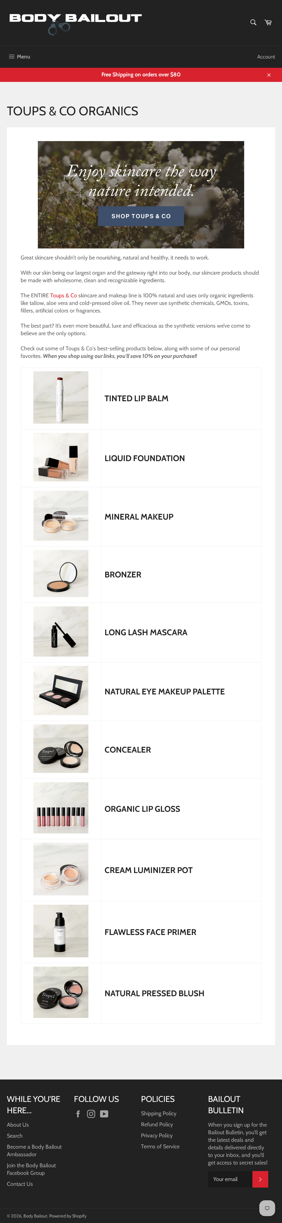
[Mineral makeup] (60, 538)
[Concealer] (60, 771)
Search (15, 1135)
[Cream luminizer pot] (60, 893)
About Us (18, 1124)
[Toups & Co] (141, 250)
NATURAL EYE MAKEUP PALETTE (165, 691)
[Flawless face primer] (60, 955)
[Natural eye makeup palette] (60, 713)
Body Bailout (35, 1216)
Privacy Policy (157, 1135)
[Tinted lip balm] (60, 421)
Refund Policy (157, 1124)
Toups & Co (63, 295)
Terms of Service (160, 1146)
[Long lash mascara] (60, 654)
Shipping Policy (158, 1113)
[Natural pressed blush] (60, 1016)
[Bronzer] (60, 595)
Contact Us (20, 1184)
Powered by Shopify (67, 1216)
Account (266, 57)
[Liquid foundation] (60, 479)
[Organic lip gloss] (60, 831)
